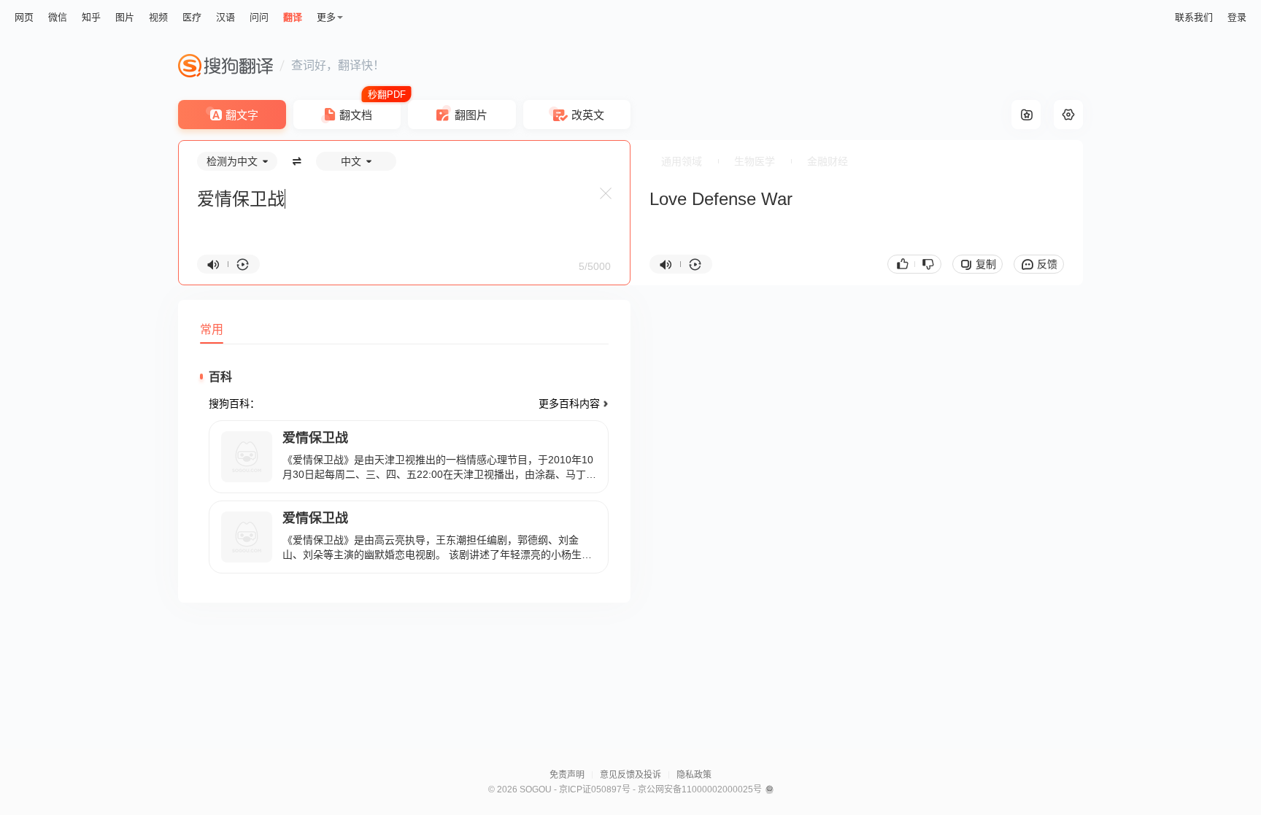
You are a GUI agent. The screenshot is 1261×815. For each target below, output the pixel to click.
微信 (57, 17)
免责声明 (567, 775)
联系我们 (1194, 17)
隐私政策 (694, 775)
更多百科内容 (569, 403)
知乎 (91, 17)
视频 (158, 17)
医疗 (191, 17)
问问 (259, 17)
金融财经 (827, 161)
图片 (124, 17)
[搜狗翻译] (225, 65)
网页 (24, 17)
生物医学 (754, 161)
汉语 (225, 17)
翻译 (292, 17)
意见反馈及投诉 (630, 775)
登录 (1236, 17)
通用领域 (681, 161)
